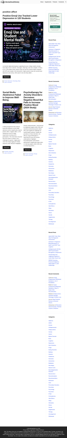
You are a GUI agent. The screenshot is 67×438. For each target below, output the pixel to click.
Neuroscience (52, 181)
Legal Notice (32, 430)
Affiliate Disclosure (40, 430)
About (41, 1)
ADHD (50, 130)
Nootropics (51, 188)
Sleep (19, 80)
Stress (50, 212)
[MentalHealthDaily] (3, 2)
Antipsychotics (52, 137)
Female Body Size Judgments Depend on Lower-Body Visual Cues (55, 64)
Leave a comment (8, 82)
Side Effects (52, 206)
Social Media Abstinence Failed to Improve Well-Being (12, 96)
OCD (50, 190)
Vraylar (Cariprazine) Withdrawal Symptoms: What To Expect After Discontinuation (55, 96)
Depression (10, 80)
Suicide (50, 215)
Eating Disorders (53, 157)
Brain (50, 146)
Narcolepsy (51, 173)
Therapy (35, 153)
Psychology (15, 80)
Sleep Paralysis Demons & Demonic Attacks (54, 108)
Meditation (51, 170)
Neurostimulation (53, 183)
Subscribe (55, 26)
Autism (50, 141)
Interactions (51, 168)
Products (55, 1)
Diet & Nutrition (52, 152)
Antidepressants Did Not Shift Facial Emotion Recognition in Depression (55, 58)
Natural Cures (52, 175)
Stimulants (51, 210)
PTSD (50, 201)
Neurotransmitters (53, 186)
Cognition (51, 148)
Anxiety (5, 80)
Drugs (50, 155)
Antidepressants (52, 135)
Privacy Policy (26, 430)
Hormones (51, 166)
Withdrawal (51, 224)
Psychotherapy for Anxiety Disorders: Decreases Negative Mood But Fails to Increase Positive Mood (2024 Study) (33, 100)
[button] (66, 2)
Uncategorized (52, 221)
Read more (6, 76)
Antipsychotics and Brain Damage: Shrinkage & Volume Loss (55, 103)
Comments (61, 1)
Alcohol (50, 132)
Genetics (51, 161)
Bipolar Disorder (52, 144)
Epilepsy (51, 159)
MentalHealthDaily (12, 2)
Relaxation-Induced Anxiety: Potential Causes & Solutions (55, 114)
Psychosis (51, 199)
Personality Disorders (54, 192)
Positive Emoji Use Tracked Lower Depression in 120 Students (20, 17)
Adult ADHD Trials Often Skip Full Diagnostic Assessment (54, 45)
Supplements (48, 1)
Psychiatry (6, 151)
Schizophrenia (52, 203)
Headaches (51, 164)
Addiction (51, 128)
